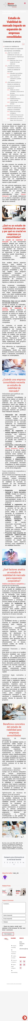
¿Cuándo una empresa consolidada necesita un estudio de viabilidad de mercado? (13, 68)
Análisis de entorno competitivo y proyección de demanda (17, 91)
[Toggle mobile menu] (25, 3)
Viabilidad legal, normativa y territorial (17, 103)
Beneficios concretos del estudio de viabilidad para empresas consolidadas (14, 107)
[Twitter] (24, 961)
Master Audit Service (13, 845)
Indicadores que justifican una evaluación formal (16, 74)
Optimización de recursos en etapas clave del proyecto (17, 119)
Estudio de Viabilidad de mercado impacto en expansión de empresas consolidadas (13, 49)
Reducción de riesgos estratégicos (15, 112)
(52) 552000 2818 (21, 943)
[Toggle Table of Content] (22, 44)
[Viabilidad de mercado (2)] (14, 550)
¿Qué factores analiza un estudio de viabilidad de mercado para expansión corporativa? (14, 85)
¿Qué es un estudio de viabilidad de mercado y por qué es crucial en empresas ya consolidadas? (15, 55)
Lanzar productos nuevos (14, 448)
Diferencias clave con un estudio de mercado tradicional (16, 62)
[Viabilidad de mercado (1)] (14, 360)
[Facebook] (20, 961)
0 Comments (19, 848)
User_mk (6, 843)
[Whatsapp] (20, 968)
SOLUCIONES (11, 848)
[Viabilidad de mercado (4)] (14, 822)
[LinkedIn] (20, 964)
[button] (24, 1018)
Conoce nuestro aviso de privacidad (14, 983)
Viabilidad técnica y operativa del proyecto (17, 95)
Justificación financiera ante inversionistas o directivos (16, 115)
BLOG (21, 843)
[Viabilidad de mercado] (14, 206)
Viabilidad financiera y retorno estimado (15, 99)
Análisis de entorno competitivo (13, 584)
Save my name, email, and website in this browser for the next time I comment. (13, 928)
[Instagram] (24, 964)
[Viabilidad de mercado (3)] (14, 704)
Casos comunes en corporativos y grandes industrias (15, 78)
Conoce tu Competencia (8, 844)
